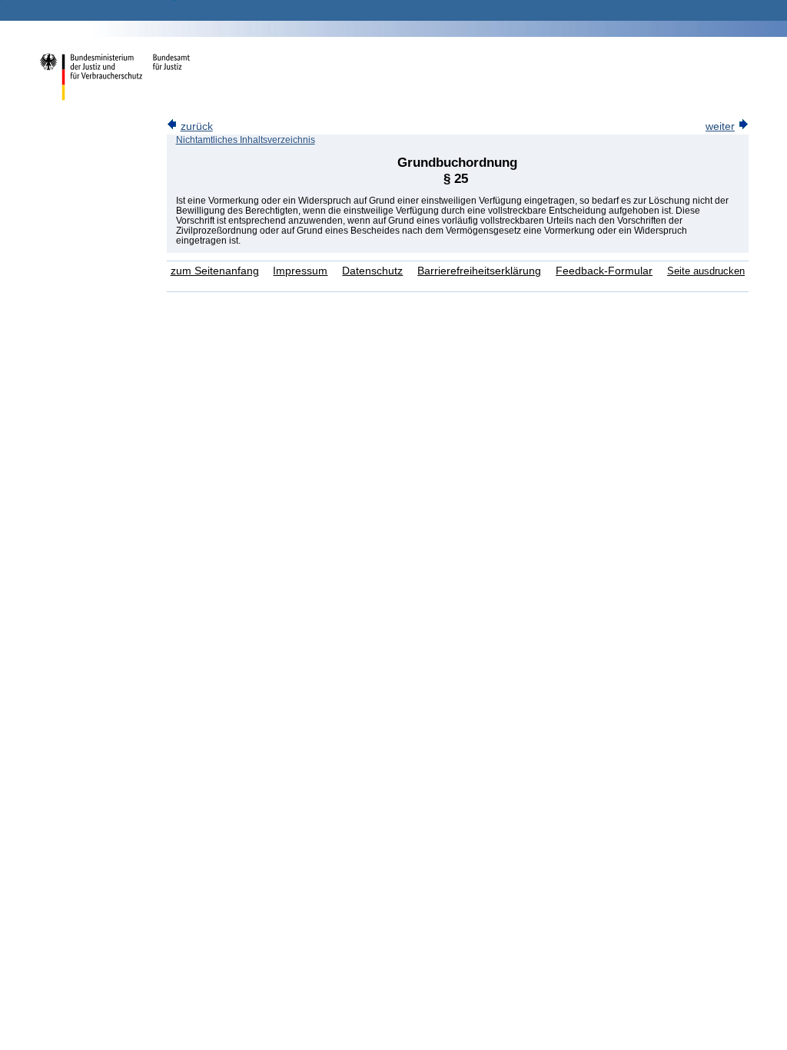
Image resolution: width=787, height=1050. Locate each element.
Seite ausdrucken (706, 271)
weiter (720, 126)
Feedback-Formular (604, 271)
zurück (197, 126)
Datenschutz (372, 271)
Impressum (300, 271)
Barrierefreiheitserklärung (479, 271)
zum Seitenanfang (215, 271)
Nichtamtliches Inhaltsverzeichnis (245, 140)
